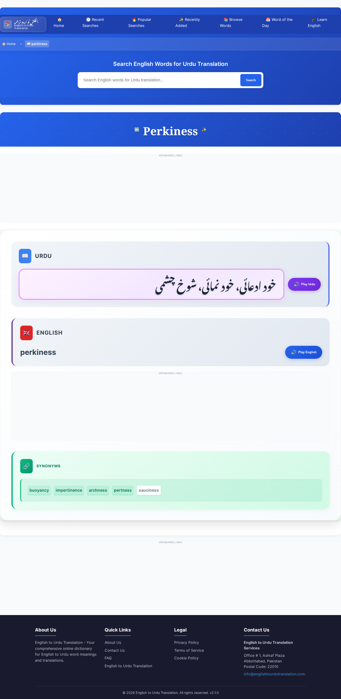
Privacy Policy (186, 642)
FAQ (108, 658)
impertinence (69, 490)
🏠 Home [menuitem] (59, 22)
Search (251, 80)
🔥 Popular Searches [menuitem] (139, 22)
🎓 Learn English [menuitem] (317, 22)
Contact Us (115, 650)
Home (11, 44)
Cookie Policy (186, 658)
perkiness (39, 44)
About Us (113, 642)
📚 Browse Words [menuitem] (231, 22)
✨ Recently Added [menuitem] (187, 22)
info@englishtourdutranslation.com (274, 674)
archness (98, 490)
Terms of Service (189, 650)
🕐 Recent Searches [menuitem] (93, 22)
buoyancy (39, 490)
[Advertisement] (170, 189)
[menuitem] (23, 24)
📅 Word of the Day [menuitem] (277, 22)
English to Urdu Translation (128, 666)
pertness (123, 490)
